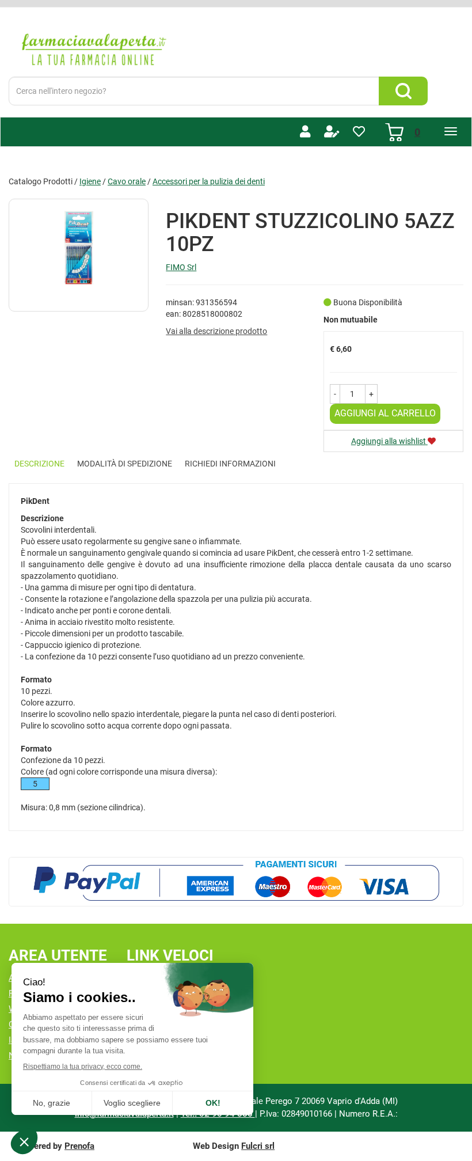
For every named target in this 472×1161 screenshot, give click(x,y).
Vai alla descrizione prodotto (216, 331)
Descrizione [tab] (39, 463)
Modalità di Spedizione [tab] (124, 463)
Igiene (90, 181)
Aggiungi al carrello (385, 413)
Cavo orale (127, 181)
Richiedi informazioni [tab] (230, 463)
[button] (335, 394)
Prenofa (79, 1146)
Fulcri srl (258, 1146)
